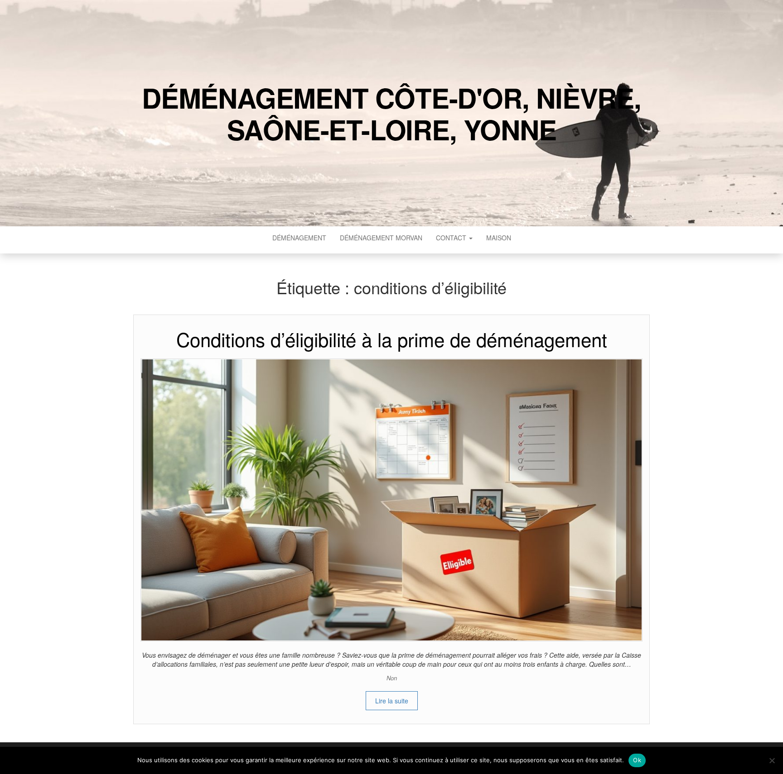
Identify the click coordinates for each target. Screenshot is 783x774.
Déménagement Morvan (381, 237)
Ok (637, 760)
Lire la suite (391, 700)
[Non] (771, 760)
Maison (498, 237)
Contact (452, 237)
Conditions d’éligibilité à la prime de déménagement (391, 339)
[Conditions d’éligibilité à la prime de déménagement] (391, 498)
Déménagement (299, 237)
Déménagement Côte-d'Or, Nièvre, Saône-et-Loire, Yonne (391, 113)
